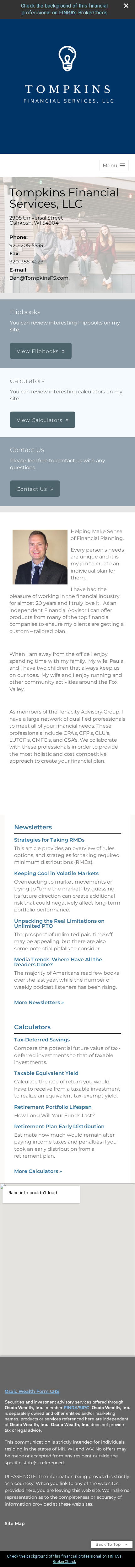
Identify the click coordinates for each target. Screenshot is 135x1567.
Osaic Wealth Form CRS (32, 1391)
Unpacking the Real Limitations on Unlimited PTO (59, 923)
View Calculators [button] (39, 420)
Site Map (15, 1523)
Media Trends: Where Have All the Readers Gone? (58, 962)
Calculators (32, 1027)
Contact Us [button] (32, 489)
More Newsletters (39, 1002)
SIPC (84, 1407)
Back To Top (108, 1544)
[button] (114, 165)
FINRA (71, 1407)
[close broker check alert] (126, 5)
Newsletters (33, 827)
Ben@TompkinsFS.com (38, 278)
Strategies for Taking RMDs (49, 840)
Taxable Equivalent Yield (46, 1073)
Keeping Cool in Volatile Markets (56, 873)
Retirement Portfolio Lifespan (53, 1107)
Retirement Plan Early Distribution (59, 1126)
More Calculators (38, 1171)
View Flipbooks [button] (38, 351)
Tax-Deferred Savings (42, 1040)
